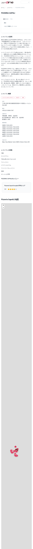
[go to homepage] (7, 3)
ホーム (2, 7)
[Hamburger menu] (31, 2)
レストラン (10, 7)
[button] (25, 2)
